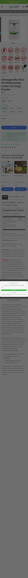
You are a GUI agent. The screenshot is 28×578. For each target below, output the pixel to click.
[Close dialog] (27, 281)
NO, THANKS (14, 292)
